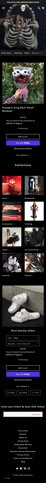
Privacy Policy (23, 455)
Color (10, 338)
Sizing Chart (23, 441)
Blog (23, 462)
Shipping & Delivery (23, 444)
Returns (23, 434)
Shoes (27, 53)
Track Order (23, 431)
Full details (22, 155)
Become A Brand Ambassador (23, 451)
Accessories (37, 53)
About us (23, 438)
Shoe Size (11, 344)
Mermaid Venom (26, 475)
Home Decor (6, 53)
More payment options (23, 148)
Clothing (18, 53)
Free (19, 128)
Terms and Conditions (23, 458)
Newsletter (23, 448)
